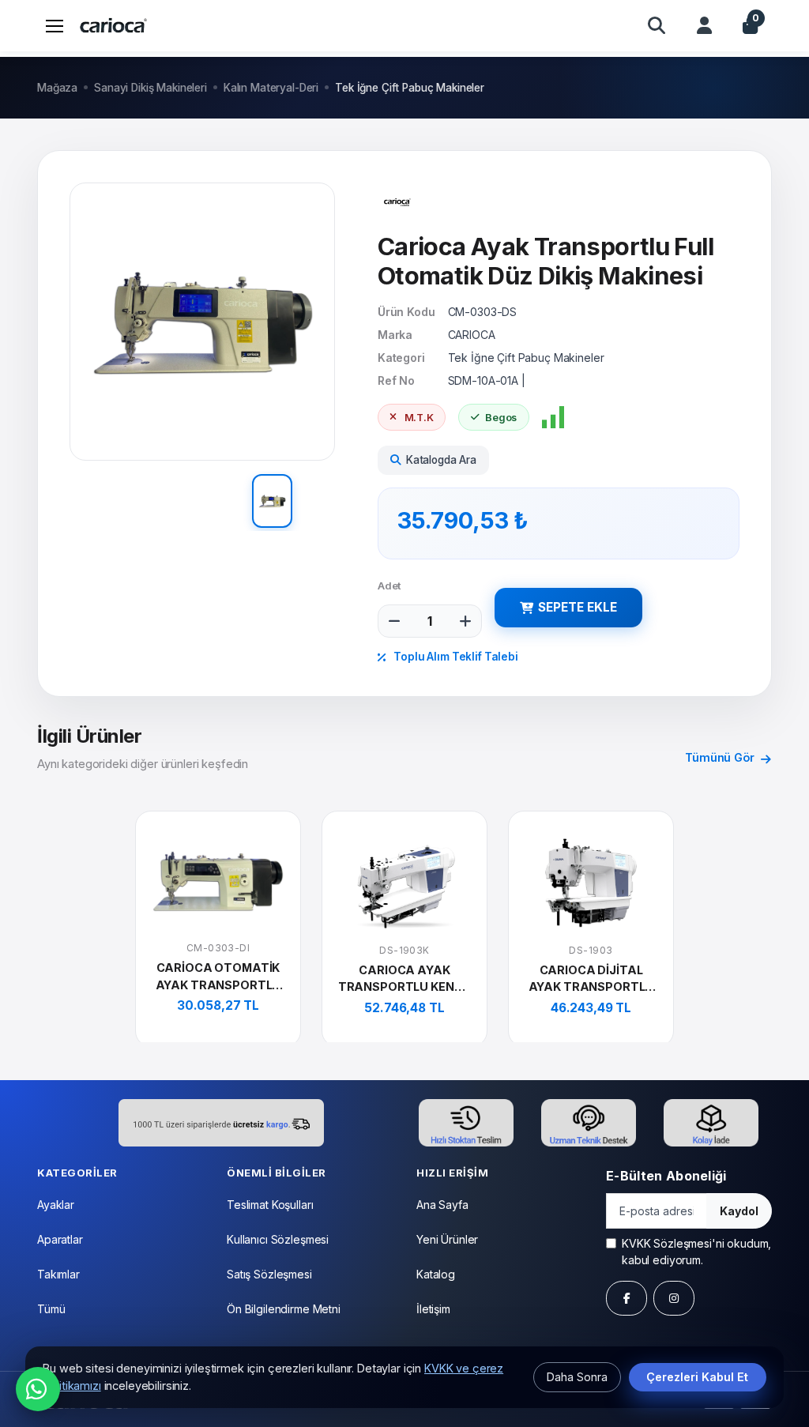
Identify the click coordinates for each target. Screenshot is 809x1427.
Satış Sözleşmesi (269, 1274)
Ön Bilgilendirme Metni (284, 1309)
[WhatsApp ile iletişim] (38, 1389)
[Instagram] (673, 1298)
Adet (389, 585)
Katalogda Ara (441, 460)
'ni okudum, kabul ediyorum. (696, 1252)
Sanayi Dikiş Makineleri (150, 87)
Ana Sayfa (442, 1204)
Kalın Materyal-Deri (271, 87)
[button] (656, 25)
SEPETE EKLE (577, 607)
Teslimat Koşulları (270, 1204)
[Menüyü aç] (54, 25)
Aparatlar (60, 1239)
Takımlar (58, 1274)
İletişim (433, 1309)
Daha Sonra (577, 1377)
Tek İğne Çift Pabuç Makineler (409, 87)
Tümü (51, 1309)
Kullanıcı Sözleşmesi (278, 1239)
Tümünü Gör (721, 757)
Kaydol (739, 1211)
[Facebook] (626, 1298)
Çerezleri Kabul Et (697, 1377)
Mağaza (57, 87)
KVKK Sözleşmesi (667, 1243)
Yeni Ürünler (447, 1239)
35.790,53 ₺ (463, 520)
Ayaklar (55, 1204)
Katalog (435, 1274)
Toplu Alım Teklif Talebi (454, 656)
